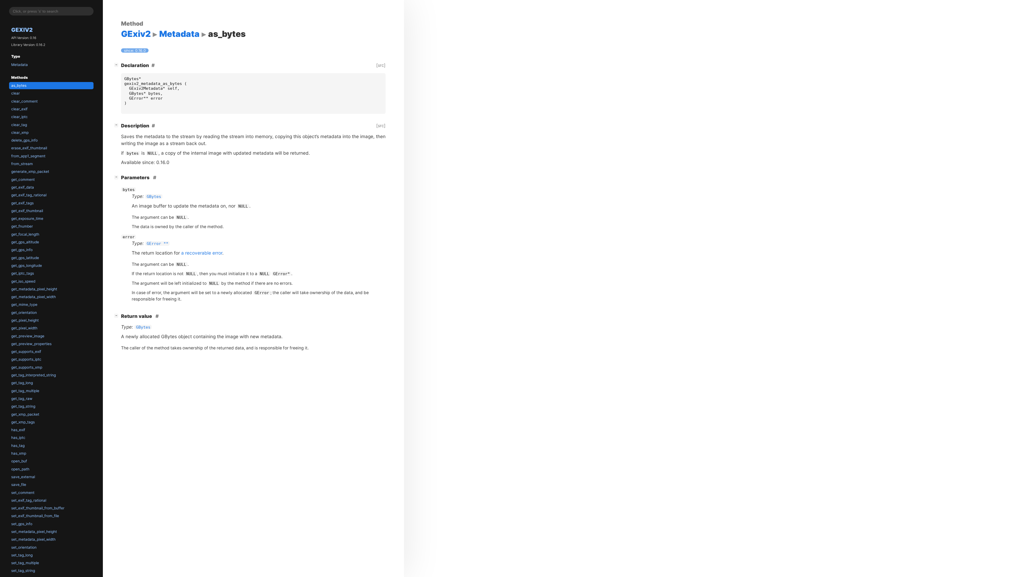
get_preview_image (27, 336)
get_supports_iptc (26, 359)
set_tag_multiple (25, 563)
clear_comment (24, 101)
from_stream (22, 164)
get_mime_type (24, 304)
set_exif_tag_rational (28, 500)
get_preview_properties (31, 344)
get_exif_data (22, 187)
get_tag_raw (21, 398)
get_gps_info (22, 250)
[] (117, 65)
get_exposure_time (27, 218)
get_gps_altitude (25, 242)
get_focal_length (25, 234)
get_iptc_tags (22, 273)
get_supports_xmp (26, 367)
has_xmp (18, 453)
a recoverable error (201, 253)
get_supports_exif (26, 351)
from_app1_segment (28, 156)
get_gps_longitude (26, 265)
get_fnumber (22, 226)
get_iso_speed (23, 281)
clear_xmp (20, 132)
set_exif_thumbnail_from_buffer (37, 508)
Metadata (19, 65)
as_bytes (18, 85)
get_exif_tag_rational (28, 195)
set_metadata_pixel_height (34, 531)
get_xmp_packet (25, 414)
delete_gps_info (24, 140)
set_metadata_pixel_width (33, 539)
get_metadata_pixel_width (33, 297)
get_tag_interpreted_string (33, 375)
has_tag (18, 445)
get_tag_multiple (25, 391)
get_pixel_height (25, 320)
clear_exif (19, 109)
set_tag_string (23, 570)
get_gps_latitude (25, 258)
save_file (18, 484)
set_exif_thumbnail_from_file (35, 516)
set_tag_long (22, 555)
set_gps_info (21, 524)
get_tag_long (22, 383)
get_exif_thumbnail (27, 211)
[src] (381, 65)
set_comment (22, 492)
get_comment (23, 179)
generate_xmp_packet (30, 171)
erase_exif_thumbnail (29, 148)
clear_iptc (19, 117)
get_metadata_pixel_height (34, 289)
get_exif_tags (22, 203)
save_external (23, 477)
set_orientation (24, 547)
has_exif (18, 430)
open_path (20, 469)
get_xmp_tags (23, 422)
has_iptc (18, 437)
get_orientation (24, 312)
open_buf (19, 461)
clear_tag (19, 125)
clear (15, 93)
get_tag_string (23, 406)
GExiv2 (22, 29)
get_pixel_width (24, 328)
